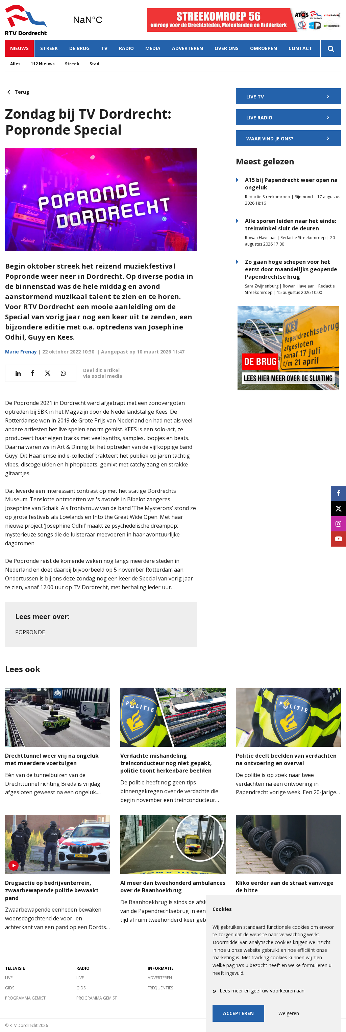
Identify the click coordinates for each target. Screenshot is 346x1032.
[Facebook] (338, 493)
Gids (9, 988)
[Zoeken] (330, 48)
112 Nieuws (43, 64)
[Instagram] (338, 523)
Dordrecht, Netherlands (105, 20)
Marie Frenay (21, 351)
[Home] (34, 20)
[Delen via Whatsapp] (63, 373)
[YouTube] (338, 539)
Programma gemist (25, 998)
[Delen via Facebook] (33, 373)
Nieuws (19, 48)
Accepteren (238, 1013)
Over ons (227, 48)
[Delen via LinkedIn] (18, 373)
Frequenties (160, 988)
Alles (15, 64)
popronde (30, 632)
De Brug (79, 48)
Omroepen (263, 48)
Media (152, 48)
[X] (338, 508)
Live (9, 978)
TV (104, 48)
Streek (49, 48)
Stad (94, 64)
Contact (300, 48)
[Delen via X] (48, 373)
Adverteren (187, 48)
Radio (126, 48)
